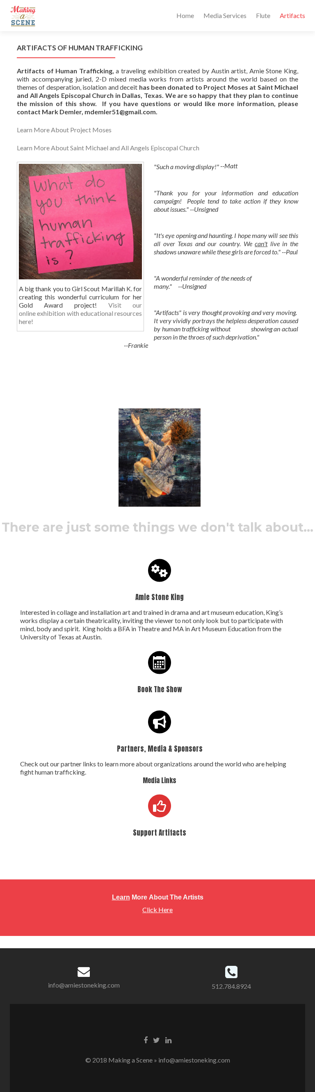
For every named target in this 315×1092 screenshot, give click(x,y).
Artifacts (292, 15)
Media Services (225, 15)
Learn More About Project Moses (64, 130)
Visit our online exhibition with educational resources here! (80, 313)
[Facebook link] (146, 1039)
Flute (263, 15)
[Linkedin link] (168, 1039)
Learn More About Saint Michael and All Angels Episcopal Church (108, 148)
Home (185, 15)
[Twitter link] (156, 1039)
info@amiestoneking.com (84, 985)
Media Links (159, 780)
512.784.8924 (231, 986)
